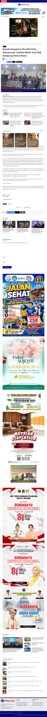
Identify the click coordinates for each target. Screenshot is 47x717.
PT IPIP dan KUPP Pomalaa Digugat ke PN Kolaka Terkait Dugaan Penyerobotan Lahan (22, 230)
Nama (4, 257)
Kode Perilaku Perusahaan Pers (36, 714)
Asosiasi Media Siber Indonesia (37, 702)
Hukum (4, 46)
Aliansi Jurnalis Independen (37, 705)
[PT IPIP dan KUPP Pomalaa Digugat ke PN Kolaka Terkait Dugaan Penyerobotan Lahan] (23, 224)
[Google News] (27, 207)
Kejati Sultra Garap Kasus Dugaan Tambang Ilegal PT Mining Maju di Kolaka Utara (22, 676)
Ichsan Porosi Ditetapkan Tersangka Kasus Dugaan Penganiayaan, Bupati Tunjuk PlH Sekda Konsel (25, 690)
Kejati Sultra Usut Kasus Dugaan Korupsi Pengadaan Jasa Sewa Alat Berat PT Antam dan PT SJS (25, 681)
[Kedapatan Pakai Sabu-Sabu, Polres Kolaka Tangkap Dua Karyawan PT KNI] (9, 224)
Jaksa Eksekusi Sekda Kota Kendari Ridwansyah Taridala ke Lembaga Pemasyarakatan (38, 123)
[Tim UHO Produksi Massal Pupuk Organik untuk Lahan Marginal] (27, 639)
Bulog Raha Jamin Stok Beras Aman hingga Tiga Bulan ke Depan (19, 671)
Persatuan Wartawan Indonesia (37, 704)
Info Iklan (44, 714)
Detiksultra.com (19, 713)
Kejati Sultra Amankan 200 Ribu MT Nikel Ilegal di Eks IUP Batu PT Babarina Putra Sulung (23, 685)
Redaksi (20, 714)
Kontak (16, 714)
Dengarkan (7, 94)
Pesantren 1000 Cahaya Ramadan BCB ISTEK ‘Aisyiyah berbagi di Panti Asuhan (21, 667)
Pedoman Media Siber (26, 714)
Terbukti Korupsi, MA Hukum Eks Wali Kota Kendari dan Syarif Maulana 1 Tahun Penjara (16, 115)
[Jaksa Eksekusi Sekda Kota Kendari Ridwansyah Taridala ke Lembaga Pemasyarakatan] (27, 122)
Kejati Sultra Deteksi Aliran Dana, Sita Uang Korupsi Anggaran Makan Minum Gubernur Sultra (24, 662)
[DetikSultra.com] (23, 4)
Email (4, 262)
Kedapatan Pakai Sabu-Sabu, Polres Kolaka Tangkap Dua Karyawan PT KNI (8, 230)
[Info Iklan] (23, 11)
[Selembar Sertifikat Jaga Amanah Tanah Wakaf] (27, 644)
